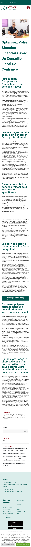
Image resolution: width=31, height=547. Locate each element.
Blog (4, 440)
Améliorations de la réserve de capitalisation (14, 453)
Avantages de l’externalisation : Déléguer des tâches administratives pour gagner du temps (14, 459)
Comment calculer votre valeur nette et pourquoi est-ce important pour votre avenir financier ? (15, 449)
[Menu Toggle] (24, 7)
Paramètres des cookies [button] (8, 544)
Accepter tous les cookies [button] (23, 544)
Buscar (5, 427)
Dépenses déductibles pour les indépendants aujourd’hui (14, 464)
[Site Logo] (9, 8)
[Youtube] (12, 494)
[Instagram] (17, 494)
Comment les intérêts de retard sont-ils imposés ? (15, 456)
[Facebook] (3, 494)
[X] (8, 494)
